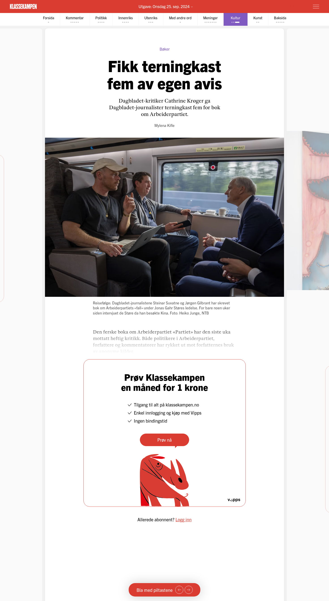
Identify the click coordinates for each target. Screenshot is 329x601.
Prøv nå (164, 440)
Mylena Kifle (164, 125)
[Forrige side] (179, 590)
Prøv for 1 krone (289, 6)
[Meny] (316, 6)
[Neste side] (189, 590)
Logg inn (183, 519)
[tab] (48, 19)
